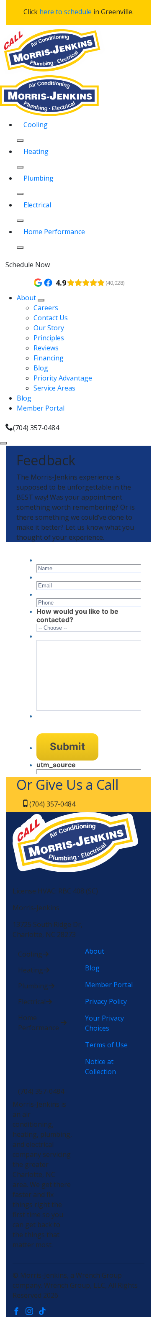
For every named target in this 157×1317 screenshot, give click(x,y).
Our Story (48, 327)
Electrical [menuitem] (37, 204)
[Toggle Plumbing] (20, 194)
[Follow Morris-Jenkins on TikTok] (44, 1312)
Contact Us (50, 317)
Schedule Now (27, 264)
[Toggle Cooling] (20, 140)
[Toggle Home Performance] (20, 247)
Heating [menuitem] (36, 151)
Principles (48, 337)
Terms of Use (106, 1044)
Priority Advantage (62, 378)
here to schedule (65, 11)
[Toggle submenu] (41, 300)
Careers (45, 307)
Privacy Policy (106, 1001)
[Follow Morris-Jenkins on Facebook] (19, 1312)
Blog (40, 368)
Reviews (46, 347)
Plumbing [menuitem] (38, 178)
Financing (48, 357)
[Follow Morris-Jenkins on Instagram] (32, 1312)
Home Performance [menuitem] (54, 231)
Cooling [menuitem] (35, 124)
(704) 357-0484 (36, 427)
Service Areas (54, 388)
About (27, 297)
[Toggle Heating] (20, 167)
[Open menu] (3, 443)
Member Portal (40, 408)
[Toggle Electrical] (20, 221)
